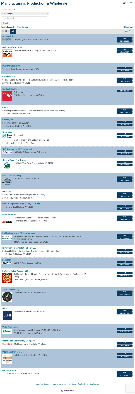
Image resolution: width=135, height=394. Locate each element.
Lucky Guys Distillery (11, 176)
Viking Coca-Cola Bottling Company (18, 341)
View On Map (22, 27)
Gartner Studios (9, 371)
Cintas (5, 108)
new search (129, 27)
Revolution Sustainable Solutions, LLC (19, 248)
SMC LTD (6, 260)
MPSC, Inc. (7, 192)
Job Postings (83, 384)
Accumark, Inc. (8, 36)
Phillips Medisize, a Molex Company (18, 233)
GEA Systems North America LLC (17, 149)
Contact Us (94, 384)
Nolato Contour (9, 215)
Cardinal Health (9, 89)
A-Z (12, 31)
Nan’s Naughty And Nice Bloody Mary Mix (21, 204)
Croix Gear (7, 132)
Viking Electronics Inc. (12, 352)
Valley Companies (10, 327)
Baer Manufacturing (11, 66)
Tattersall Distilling (10, 290)
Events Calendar (59, 384)
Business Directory (43, 384)
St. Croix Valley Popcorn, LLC (15, 271)
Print (131, 31)
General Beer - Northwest (14, 160)
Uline (4, 308)
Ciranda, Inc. (7, 120)
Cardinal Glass (8, 77)
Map (124, 38)
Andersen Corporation (12, 47)
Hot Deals (129, 3)
